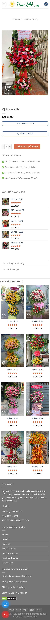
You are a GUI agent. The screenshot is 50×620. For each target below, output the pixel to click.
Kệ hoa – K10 (37, 467)
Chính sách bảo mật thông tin (14, 593)
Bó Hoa (5, 535)
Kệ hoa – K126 (37, 321)
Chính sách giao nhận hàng (14, 587)
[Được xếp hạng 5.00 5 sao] (12, 325)
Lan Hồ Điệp (7, 563)
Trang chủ (16, 19)
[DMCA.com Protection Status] (9, 598)
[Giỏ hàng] (46, 4)
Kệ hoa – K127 (12, 467)
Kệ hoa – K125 (12, 370)
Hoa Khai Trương (30, 19)
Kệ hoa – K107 (37, 370)
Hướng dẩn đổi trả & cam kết (14, 582)
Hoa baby (6, 544)
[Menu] (4, 4)
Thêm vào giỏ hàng (27, 146)
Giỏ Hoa (5, 539)
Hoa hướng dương (10, 553)
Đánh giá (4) (13, 269)
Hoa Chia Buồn (8, 549)
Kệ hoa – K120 (12, 418)
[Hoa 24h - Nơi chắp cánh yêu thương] (25, 4)
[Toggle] (4, 263)
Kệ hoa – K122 (37, 418)
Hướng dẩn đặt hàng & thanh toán (16, 576)
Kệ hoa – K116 (12, 321)
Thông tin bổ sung (15, 263)
